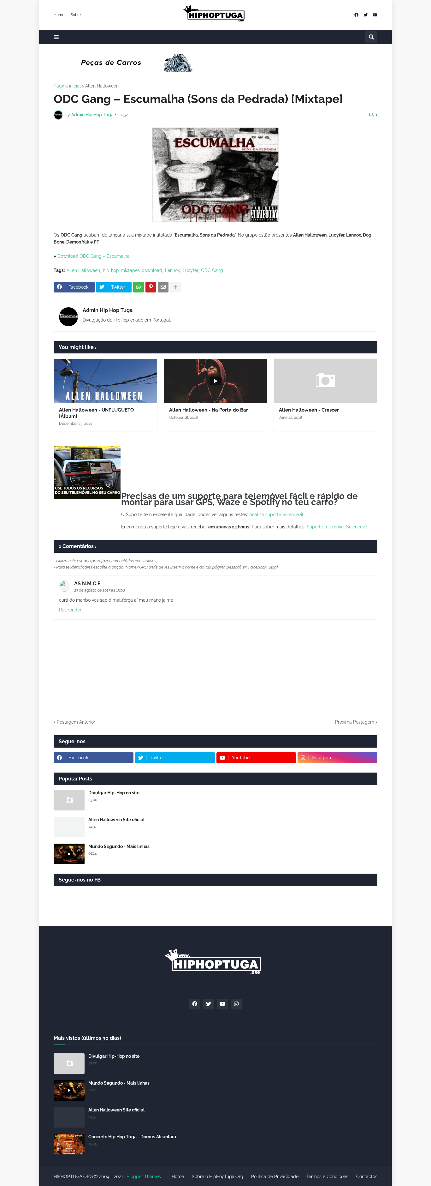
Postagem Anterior (76, 722)
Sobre (76, 15)
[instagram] (236, 1004)
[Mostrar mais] (175, 287)
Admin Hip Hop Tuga (108, 310)
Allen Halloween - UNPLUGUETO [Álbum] (96, 413)
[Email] (163, 287)
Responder (70, 609)
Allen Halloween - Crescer (309, 410)
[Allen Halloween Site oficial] (69, 827)
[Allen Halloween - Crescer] (325, 381)
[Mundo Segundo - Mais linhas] (69, 854)
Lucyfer (190, 270)
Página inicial (67, 86)
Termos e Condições (327, 1176)
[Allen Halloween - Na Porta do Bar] (215, 381)
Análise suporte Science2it (276, 514)
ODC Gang (212, 270)
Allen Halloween (102, 86)
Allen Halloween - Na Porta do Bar (208, 410)
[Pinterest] (150, 287)
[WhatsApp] (138, 287)
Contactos (366, 1176)
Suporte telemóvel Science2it (337, 526)
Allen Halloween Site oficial (116, 819)
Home (59, 15)
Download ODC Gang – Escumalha (93, 256)
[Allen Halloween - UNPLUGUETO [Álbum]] (105, 381)
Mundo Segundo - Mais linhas (119, 846)
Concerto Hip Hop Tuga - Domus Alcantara (132, 1136)
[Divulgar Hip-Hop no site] (69, 800)
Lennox (172, 270)
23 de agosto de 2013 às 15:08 (99, 590)
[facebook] (356, 15)
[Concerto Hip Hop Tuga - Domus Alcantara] (69, 1144)
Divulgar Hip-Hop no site (113, 792)
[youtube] (375, 15)
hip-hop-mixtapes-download (132, 270)
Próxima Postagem (354, 722)
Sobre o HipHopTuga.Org (217, 1176)
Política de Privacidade (274, 1176)
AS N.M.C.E (87, 584)
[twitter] (365, 15)
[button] (56, 37)
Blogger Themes (144, 1176)
